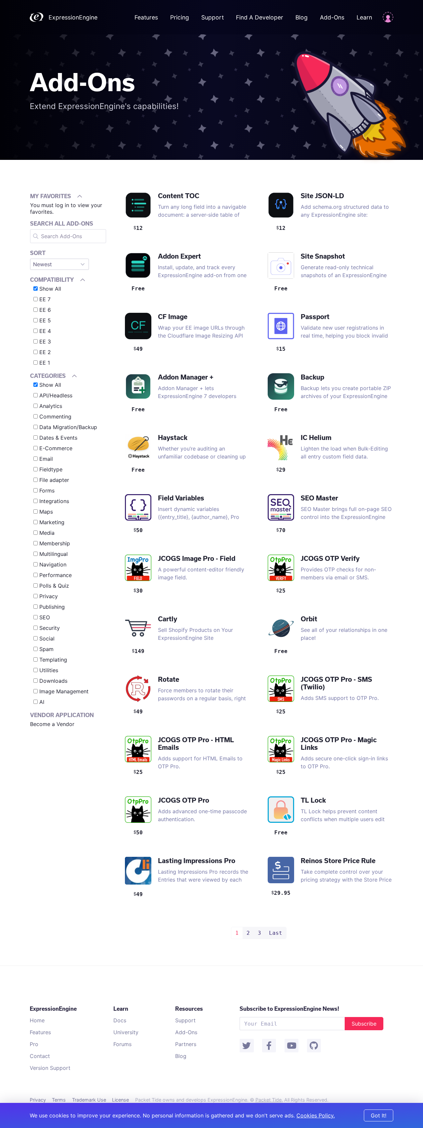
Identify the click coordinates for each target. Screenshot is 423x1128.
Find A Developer (259, 17)
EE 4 (45, 331)
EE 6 (45, 310)
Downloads (53, 680)
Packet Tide (268, 1100)
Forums (122, 1044)
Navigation (52, 564)
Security (49, 628)
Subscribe (364, 1023)
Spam (46, 649)
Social (47, 638)
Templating (53, 659)
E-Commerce (55, 448)
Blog (301, 17)
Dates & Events (58, 437)
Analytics (50, 406)
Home (37, 1020)
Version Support (50, 1068)
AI (41, 702)
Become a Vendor (52, 724)
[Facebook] (269, 1045)
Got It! (378, 1115)
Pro (34, 1044)
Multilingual (53, 554)
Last (275, 933)
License (120, 1100)
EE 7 (45, 299)
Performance (55, 575)
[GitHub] (314, 1045)
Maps (46, 511)
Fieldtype (50, 469)
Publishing (52, 606)
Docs (119, 1020)
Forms (47, 490)
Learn (364, 17)
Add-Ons (332, 17)
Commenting (55, 416)
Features (146, 17)
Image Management (64, 691)
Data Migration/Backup (68, 427)
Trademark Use (89, 1100)
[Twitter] (246, 1045)
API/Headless (55, 395)
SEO (44, 617)
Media (47, 532)
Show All (50, 288)
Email (46, 458)
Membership (54, 543)
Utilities (48, 670)
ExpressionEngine (73, 17)
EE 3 (45, 341)
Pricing (180, 17)
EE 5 (45, 320)
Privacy (48, 596)
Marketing (51, 522)
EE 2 (45, 352)
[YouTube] (291, 1045)
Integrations (54, 501)
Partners (185, 1044)
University (125, 1032)
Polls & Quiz (54, 585)
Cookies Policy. (315, 1115)
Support (212, 17)
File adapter (54, 480)
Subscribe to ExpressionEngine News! (289, 1008)
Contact (40, 1056)
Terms (59, 1100)
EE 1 (44, 362)
